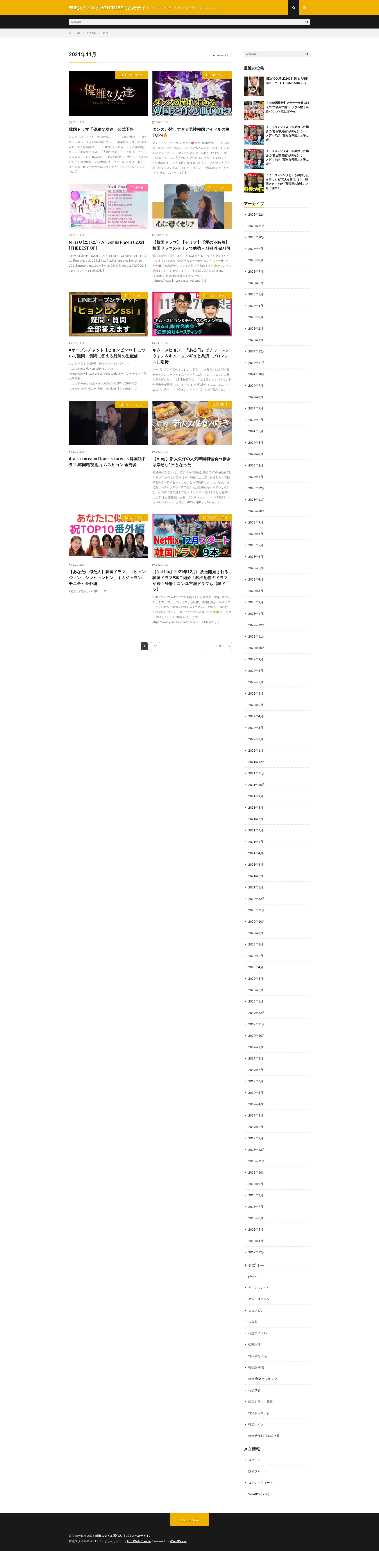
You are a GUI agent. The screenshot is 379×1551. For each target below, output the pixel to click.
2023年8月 (255, 534)
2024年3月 (255, 454)
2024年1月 (255, 477)
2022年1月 (255, 750)
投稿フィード (257, 1471)
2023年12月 (256, 488)
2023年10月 (256, 511)
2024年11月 (256, 363)
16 (155, 646)
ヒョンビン (220, 187)
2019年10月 (256, 1035)
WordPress (178, 1541)
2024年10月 (256, 374)
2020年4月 (255, 967)
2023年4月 (255, 579)
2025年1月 (255, 340)
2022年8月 (255, 670)
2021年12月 (256, 762)
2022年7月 (255, 682)
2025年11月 (256, 226)
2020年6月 (255, 956)
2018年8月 (255, 1195)
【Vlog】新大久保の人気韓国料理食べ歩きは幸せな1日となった (191, 461)
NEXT (219, 646)
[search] (307, 22)
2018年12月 (256, 1149)
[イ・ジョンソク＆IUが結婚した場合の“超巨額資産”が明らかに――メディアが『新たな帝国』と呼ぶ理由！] (254, 135)
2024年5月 (255, 431)
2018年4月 (255, 1241)
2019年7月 (255, 1070)
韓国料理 (221, 404)
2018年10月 (256, 1172)
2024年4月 (255, 442)
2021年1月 (255, 887)
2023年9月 (255, 522)
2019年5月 (255, 1092)
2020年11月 (256, 910)
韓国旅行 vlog (257, 1356)
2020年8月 (255, 944)
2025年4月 (255, 305)
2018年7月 (255, 1206)
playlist (253, 1276)
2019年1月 (255, 1138)
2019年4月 (255, 1104)
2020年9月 (255, 933)
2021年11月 (256, 773)
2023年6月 (255, 556)
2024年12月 (256, 351)
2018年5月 (255, 1229)
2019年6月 (255, 1081)
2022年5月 (255, 705)
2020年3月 (255, 978)
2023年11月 (256, 499)
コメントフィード (260, 1482)
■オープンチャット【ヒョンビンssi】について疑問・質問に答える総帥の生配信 (107, 352)
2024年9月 (255, 385)
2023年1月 (255, 613)
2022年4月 (255, 716)
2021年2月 (255, 876)
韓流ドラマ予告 (134, 75)
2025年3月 (255, 317)
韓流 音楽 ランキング (262, 1379)
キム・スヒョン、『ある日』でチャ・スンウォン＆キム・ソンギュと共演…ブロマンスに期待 (191, 355)
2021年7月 (255, 819)
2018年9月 (255, 1184)
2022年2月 (255, 739)
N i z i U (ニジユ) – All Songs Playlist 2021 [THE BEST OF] (107, 245)
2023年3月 (255, 591)
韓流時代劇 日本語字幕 (264, 1436)
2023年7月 (255, 545)
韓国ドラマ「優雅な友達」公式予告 (101, 129)
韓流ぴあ (254, 1390)
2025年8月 (255, 260)
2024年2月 (255, 465)
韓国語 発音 (256, 1367)
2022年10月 (256, 648)
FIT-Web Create (139, 1541)
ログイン (254, 1460)
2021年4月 (255, 853)
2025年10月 (256, 237)
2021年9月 (255, 796)
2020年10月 (256, 921)
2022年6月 (255, 693)
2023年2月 (255, 602)
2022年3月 (255, 727)
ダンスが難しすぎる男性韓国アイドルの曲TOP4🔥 (191, 132)
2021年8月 (255, 807)
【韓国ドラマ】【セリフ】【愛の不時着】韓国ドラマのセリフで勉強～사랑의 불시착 (191, 245)
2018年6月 (255, 1218)
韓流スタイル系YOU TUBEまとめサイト (122, 1535)
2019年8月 (255, 1058)
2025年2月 (255, 328)
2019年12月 (256, 1013)
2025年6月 (255, 283)
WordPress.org (258, 1494)
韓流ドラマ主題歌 (260, 1401)
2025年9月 (255, 248)
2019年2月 (255, 1127)
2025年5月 (255, 294)
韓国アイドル (218, 75)
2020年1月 (255, 1001)
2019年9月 (255, 1047)
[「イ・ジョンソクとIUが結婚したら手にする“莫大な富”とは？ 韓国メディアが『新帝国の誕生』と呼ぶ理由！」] (254, 183)
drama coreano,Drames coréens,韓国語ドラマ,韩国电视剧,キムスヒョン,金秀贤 (107, 461)
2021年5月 (255, 841)
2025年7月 (255, 271)
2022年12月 (256, 625)
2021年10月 (256, 784)
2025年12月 (256, 214)
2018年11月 (256, 1161)
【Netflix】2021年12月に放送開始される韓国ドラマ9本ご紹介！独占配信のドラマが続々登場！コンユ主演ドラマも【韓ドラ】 (190, 580)
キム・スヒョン (217, 295)
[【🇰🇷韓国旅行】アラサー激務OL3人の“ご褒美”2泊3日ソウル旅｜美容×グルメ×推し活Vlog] (254, 110)
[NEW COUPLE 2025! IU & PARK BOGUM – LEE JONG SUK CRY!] (254, 86)
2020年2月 (255, 990)
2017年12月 (256, 1252)
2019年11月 (256, 1024)
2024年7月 (255, 408)
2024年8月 (255, 397)
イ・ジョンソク (259, 1287)
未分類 (139, 187)
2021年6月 (255, 830)
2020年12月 (256, 899)
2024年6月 (255, 420)
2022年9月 (255, 659)
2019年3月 (255, 1115)
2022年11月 (256, 636)
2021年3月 (255, 864)
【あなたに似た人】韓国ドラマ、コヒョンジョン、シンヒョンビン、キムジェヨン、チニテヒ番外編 (107, 577)
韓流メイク (256, 1424)
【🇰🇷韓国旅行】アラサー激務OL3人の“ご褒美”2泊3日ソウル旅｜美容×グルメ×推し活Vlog (287, 107)
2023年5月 (255, 568)
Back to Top (189, 1520)
